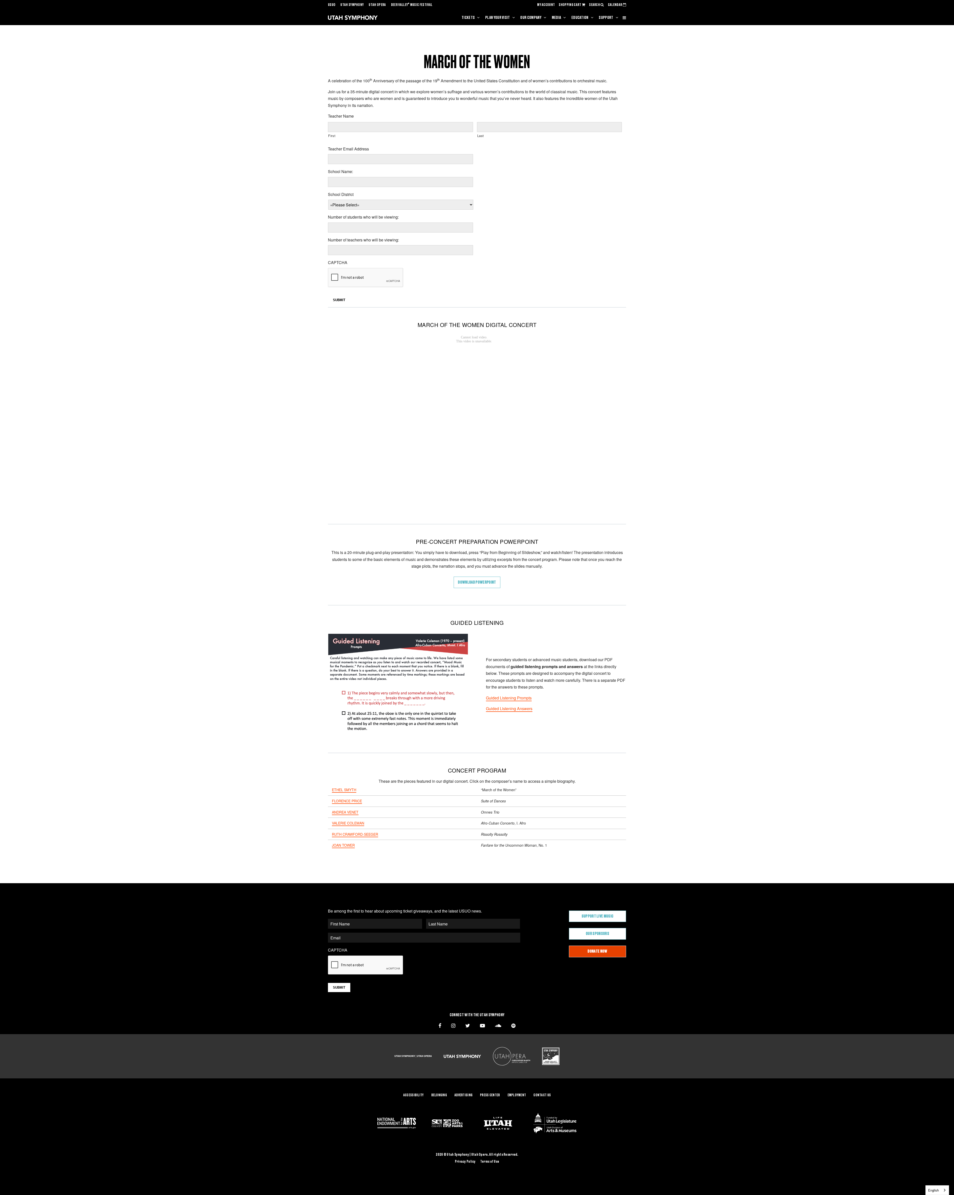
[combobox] (937, 1190)
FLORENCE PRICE (347, 800)
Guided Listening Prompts (509, 698)
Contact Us (542, 1095)
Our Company (530, 18)
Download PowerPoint (477, 582)
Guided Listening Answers (509, 708)
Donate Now (597, 951)
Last (480, 135)
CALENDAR (615, 5)
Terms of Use (489, 1161)
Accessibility (413, 1095)
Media (556, 18)
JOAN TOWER (343, 845)
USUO (331, 5)
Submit (339, 300)
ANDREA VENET (345, 812)
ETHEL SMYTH (344, 789)
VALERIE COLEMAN (348, 823)
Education (580, 18)
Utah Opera (377, 5)
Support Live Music (598, 916)
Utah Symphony (352, 5)
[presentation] (365, 277)
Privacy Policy (465, 1161)
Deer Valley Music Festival (412, 5)
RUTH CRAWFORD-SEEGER (355, 834)
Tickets (468, 18)
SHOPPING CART (570, 5)
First (331, 135)
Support (606, 18)
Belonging (439, 1095)
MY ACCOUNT (546, 5)
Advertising (463, 1095)
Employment (517, 1095)
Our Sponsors (597, 934)
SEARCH (594, 5)
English (933, 1190)
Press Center (490, 1095)
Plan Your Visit (497, 18)
